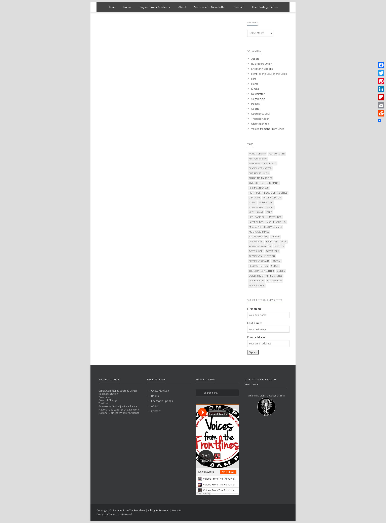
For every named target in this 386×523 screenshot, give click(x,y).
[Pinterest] (381, 81)
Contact (239, 7)
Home (111, 7)
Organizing (258, 99)
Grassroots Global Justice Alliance (118, 406)
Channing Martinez (260, 178)
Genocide (254, 197)
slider (274, 265)
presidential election (262, 256)
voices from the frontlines (265, 275)
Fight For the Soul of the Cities (269, 74)
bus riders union (259, 173)
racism (276, 261)
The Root (104, 403)
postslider (272, 251)
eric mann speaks (259, 187)
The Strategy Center (265, 7)
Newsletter (258, 94)
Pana (283, 241)
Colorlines (104, 397)
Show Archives (160, 391)
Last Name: (254, 323)
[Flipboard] (381, 97)
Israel (270, 207)
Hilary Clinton (272, 197)
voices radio (256, 280)
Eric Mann (272, 182)
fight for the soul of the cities (268, 192)
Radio (127, 7)
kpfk (269, 212)
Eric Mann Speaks (262, 68)
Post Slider (256, 251)
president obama (259, 261)
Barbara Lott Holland (262, 163)
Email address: (256, 337)
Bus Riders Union (261, 63)
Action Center (257, 153)
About (182, 7)
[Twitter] (381, 73)
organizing (256, 241)
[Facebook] (381, 65)
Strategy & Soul (260, 113)
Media (255, 89)
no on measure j (258, 236)
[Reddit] (381, 113)
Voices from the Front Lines (267, 129)
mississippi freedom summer (265, 226)
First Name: (254, 309)
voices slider (256, 285)
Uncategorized (260, 124)
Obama (275, 236)
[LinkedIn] (381, 89)
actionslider (277, 153)
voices (281, 270)
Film (253, 79)
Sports (255, 108)
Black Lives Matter (260, 168)
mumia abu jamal (259, 231)
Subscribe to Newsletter (210, 7)
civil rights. (256, 182)
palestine (271, 241)
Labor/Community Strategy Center (118, 390)
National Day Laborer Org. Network (119, 409)
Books (155, 396)
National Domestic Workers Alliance (119, 413)
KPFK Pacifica (256, 217)
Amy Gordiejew (258, 158)
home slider (256, 207)
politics (279, 246)
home (252, 202)
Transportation (260, 119)
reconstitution (258, 265)
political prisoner (260, 246)
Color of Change (108, 400)
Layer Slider (256, 222)
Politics (255, 103)
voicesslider (274, 280)
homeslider (266, 202)
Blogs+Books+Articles (153, 7)
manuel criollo (276, 222)
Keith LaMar (256, 212)
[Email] (381, 105)
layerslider (274, 217)
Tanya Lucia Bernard (120, 514)
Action (255, 58)
